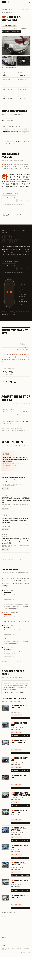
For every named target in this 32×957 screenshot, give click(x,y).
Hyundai (4, 939)
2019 (3, 11)
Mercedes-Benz (14, 939)
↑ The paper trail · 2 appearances (14, 692)
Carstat (4, 945)
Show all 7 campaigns (10, 555)
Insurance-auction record (10, 9)
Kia (8, 939)
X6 (27, 9)
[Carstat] (6, 2)
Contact (25, 2)
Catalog (19, 2)
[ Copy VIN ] (16, 137)
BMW (23, 9)
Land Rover (18, 942)
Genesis (4, 942)
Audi (24, 939)
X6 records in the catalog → (11, 912)
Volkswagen (10, 942)
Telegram (23, 952)
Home (14, 2)
